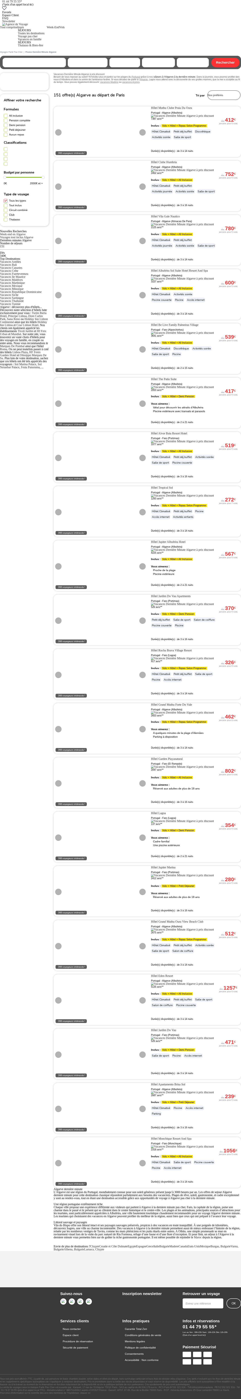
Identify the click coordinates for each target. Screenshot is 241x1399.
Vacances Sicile (9, 294)
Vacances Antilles (10, 261)
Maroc (198, 1237)
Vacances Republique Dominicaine (21, 291)
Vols (62, 27)
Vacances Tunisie (10, 304)
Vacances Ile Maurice (12, 276)
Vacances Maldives (11, 279)
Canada (183, 1246)
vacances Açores (131, 82)
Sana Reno (13, 319)
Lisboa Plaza (20, 352)
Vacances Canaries (11, 267)
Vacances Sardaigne (12, 298)
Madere (173, 1246)
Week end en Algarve (13, 234)
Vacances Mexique (11, 285)
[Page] (63, 1301)
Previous (58, 132)
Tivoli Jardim (25, 331)
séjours (20, 27)
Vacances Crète (9, 270)
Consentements (134, 1353)
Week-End (53, 27)
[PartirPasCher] (15, 24)
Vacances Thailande (12, 301)
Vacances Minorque (12, 288)
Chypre (94, 1246)
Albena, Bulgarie (74, 1249)
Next (142, 132)
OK (234, 1303)
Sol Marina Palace (25, 364)
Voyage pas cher (27, 36)
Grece (149, 1246)
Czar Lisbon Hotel (27, 325)
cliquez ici (85, 1393)
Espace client (71, 1335)
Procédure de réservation (78, 1341)
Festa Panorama (30, 367)
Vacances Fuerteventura (14, 273)
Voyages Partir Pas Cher (11, 52)
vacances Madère (109, 82)
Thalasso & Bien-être (30, 45)
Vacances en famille (29, 39)
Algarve (144, 79)
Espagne (141, 1246)
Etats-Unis (194, 1246)
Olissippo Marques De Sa (23, 357)
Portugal (136, 77)
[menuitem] (8, 36)
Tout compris (8, 27)
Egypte (132, 1246)
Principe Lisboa (17, 316)
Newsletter (8, 21)
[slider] (4, 177)
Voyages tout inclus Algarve (16, 237)
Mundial (16, 334)
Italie (156, 1246)
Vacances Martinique (12, 282)
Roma (3, 349)
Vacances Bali (8, 264)
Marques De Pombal (12, 346)
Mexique (205, 1246)
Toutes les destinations (31, 33)
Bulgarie (164, 1246)
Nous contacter (72, 1328)
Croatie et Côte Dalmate (113, 1246)
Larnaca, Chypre (94, 1249)
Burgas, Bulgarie (220, 1246)
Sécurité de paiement (75, 1347)
